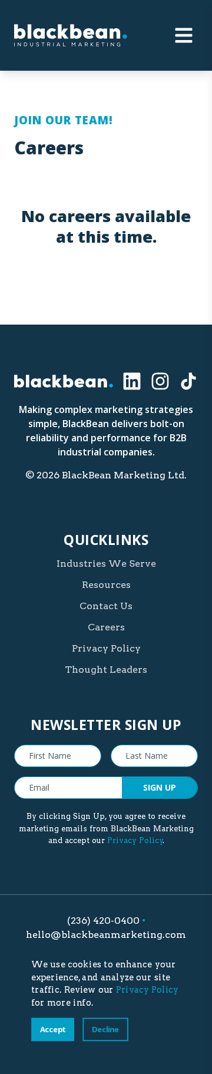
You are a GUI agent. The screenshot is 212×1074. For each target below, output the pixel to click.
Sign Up (159, 787)
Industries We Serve (106, 563)
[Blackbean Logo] (70, 35)
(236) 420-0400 (103, 920)
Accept (53, 1029)
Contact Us (106, 606)
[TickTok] (188, 381)
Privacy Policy (106, 648)
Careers (106, 627)
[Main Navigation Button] (184, 35)
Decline (105, 1029)
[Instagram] (160, 381)
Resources (106, 584)
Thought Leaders (106, 669)
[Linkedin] (131, 381)
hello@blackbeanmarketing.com (106, 934)
